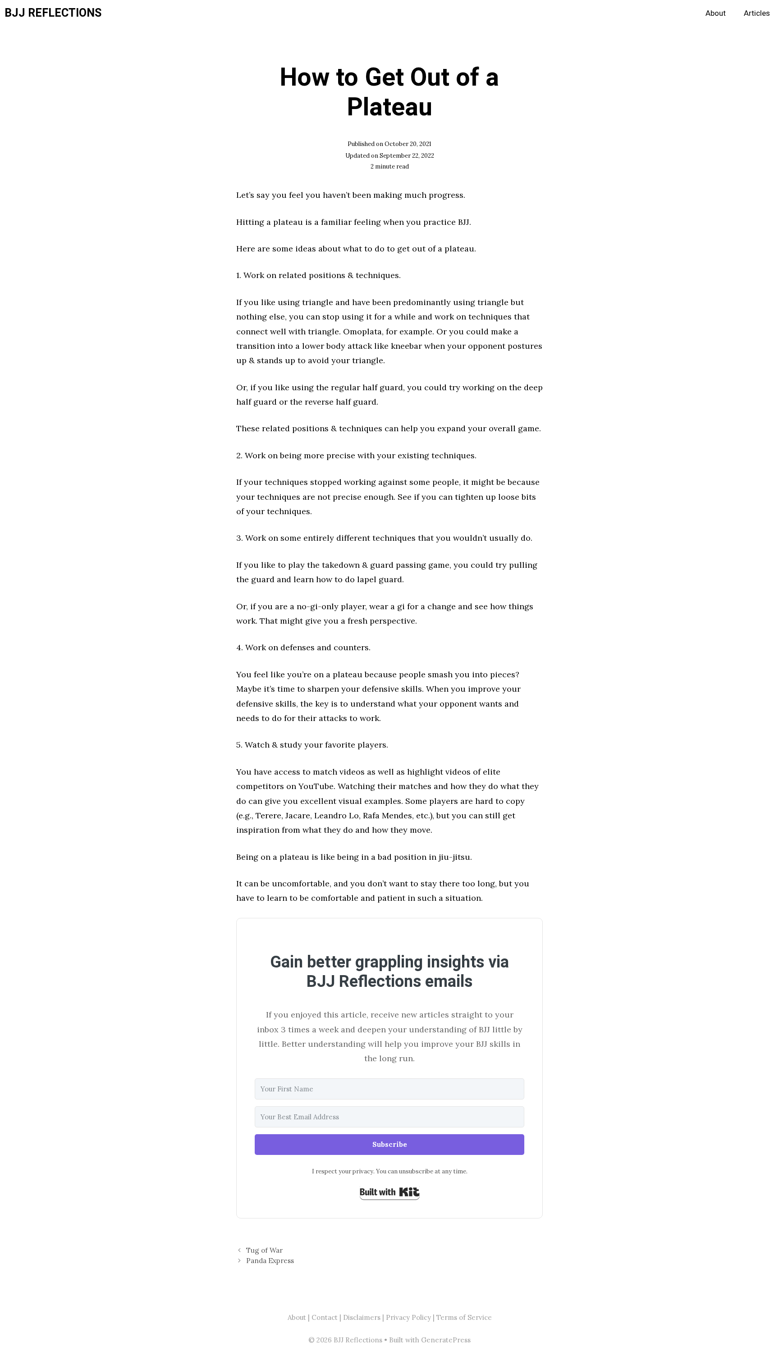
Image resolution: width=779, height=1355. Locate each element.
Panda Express (270, 1260)
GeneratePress (446, 1340)
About (716, 13)
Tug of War (264, 1250)
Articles (757, 13)
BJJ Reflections (53, 13)
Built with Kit (390, 1192)
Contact (325, 1317)
